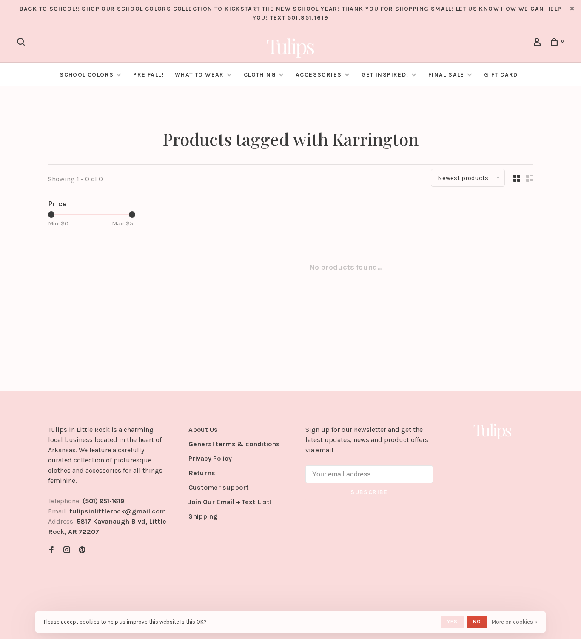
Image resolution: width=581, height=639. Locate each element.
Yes (452, 622)
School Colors (87, 74)
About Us (203, 429)
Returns (201, 473)
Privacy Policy (210, 458)
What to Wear (199, 74)
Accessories (319, 74)
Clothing (260, 74)
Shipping (202, 516)
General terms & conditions (234, 444)
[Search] (22, 43)
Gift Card (501, 74)
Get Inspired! (385, 74)
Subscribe (369, 492)
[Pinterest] (82, 550)
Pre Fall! (148, 74)
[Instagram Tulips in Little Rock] (66, 550)
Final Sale (447, 74)
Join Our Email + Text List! (229, 502)
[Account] (538, 43)
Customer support (218, 487)
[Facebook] (51, 550)
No (477, 622)
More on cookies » (514, 622)
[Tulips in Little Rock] (492, 431)
